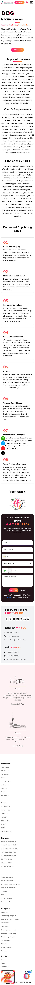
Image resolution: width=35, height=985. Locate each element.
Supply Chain (5, 781)
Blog (2, 959)
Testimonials (5, 923)
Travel (3, 792)
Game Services (6, 859)
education (4, 771)
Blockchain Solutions (8, 856)
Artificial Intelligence (8, 841)
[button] (4, 556)
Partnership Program (8, 916)
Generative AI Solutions (9, 845)
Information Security (8, 933)
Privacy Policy (6, 947)
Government (5, 810)
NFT (2, 895)
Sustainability (6, 902)
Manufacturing (6, 831)
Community (5, 970)
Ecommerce (5, 806)
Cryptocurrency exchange (10, 884)
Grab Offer (14, 590)
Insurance (4, 795)
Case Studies (5, 940)
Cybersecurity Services (9, 848)
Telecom (4, 813)
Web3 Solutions (6, 863)
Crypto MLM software (8, 888)
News (3, 963)
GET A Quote (19, 2)
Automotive (5, 785)
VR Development (7, 881)
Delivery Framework (8, 930)
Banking (4, 788)
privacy (9, 597)
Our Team (4, 926)
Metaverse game (7, 877)
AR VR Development (8, 852)
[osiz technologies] (7, 2)
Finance (4, 803)
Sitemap (4, 951)
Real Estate (5, 767)
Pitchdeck (4, 967)
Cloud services (6, 898)
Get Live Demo (17, 50)
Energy (3, 824)
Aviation (4, 817)
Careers (4, 944)
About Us (4, 912)
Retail (3, 778)
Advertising (5, 820)
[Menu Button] (32, 2)
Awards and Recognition (10, 919)
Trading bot (5, 891)
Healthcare (5, 774)
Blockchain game (7, 866)
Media (3, 828)
